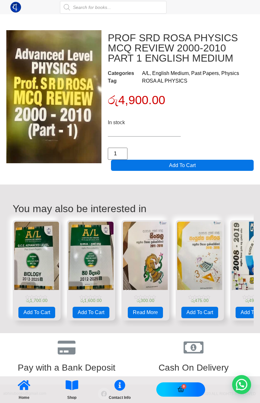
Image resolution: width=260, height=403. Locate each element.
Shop (71, 397)
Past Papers (205, 73)
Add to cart (182, 165)
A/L (146, 73)
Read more (145, 312)
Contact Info (120, 397)
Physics (230, 73)
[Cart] (181, 389)
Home (24, 397)
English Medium (170, 73)
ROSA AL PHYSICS (164, 81)
